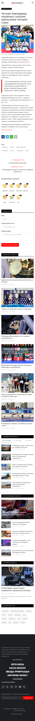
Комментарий (5, 231)
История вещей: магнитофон (17, 163)
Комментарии (6, 211)
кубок (27, 150)
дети (24, 615)
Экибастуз (18, 615)
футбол (4, 622)
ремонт (4, 618)
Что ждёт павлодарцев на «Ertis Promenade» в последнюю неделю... (21, 542)
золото (12, 150)
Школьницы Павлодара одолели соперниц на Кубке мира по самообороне (16, 366)
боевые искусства (20, 147)
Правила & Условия (16, 714)
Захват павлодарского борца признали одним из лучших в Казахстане (16, 395)
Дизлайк (11, 191)
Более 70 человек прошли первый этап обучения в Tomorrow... (22, 465)
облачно (15, 622)
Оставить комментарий (10, 245)
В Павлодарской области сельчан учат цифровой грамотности (17, 170)
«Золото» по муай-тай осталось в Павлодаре (16, 309)
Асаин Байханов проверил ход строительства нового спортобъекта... (21, 484)
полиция (28, 611)
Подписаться (28, 698)
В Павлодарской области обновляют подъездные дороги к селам (23, 474)
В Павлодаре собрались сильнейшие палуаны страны (16, 424)
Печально (12, 202)
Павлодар (4, 147)
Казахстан (12, 618)
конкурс (25, 618)
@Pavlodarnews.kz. (24, 62)
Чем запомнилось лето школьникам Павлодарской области (22, 551)
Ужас (4, 202)
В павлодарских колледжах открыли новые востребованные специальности (22, 456)
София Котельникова (6, 130)
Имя (2, 215)
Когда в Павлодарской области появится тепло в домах (21, 523)
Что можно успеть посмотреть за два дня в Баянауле (16, 589)
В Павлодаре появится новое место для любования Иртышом (22, 446)
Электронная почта (7, 223)
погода (10, 615)
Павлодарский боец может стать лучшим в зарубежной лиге (15, 337)
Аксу (19, 618)
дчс (10, 622)
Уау (18, 202)
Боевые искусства (6, 8)
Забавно (25, 191)
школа (22, 622)
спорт (11, 147)
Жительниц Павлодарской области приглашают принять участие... (22, 532)
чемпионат (20, 150)
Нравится (5, 191)
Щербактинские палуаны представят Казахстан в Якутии (17, 281)
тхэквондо (5, 150)
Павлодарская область (17, 611)
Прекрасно (19, 191)
